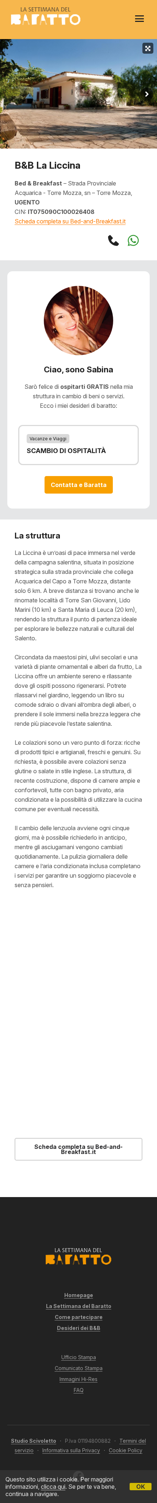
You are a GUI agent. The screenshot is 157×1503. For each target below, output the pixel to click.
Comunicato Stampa (79, 1368)
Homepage (78, 1295)
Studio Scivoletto (33, 1441)
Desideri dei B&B (78, 1328)
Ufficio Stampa (78, 1357)
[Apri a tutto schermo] (147, 48)
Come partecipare (79, 1317)
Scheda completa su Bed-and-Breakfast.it (70, 221)
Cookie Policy (125, 1450)
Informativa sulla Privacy (71, 1450)
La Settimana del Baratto (78, 1306)
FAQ (79, 1390)
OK (140, 1486)
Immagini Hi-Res (78, 1379)
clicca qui (53, 1486)
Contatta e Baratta (79, 484)
